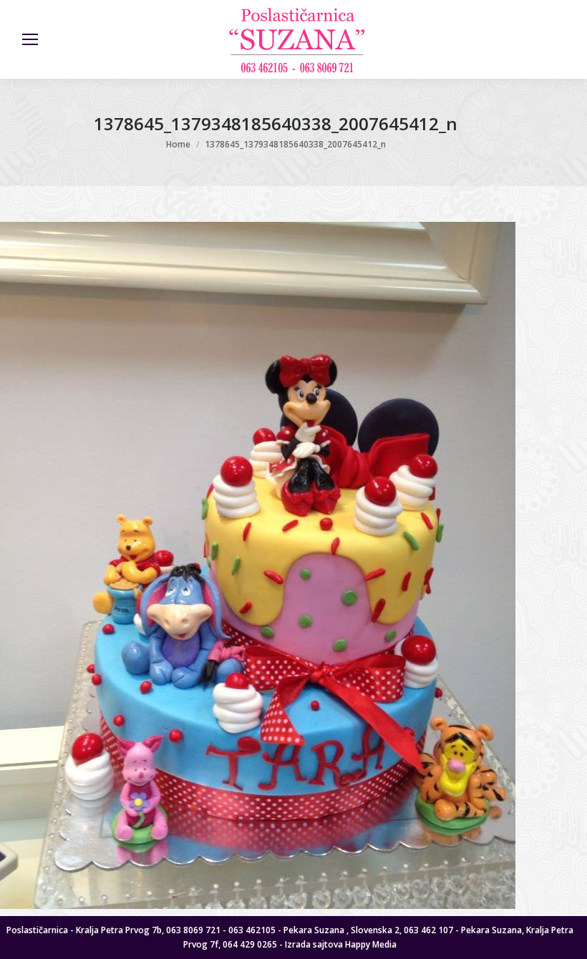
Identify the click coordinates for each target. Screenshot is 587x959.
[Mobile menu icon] (30, 39)
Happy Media (371, 944)
